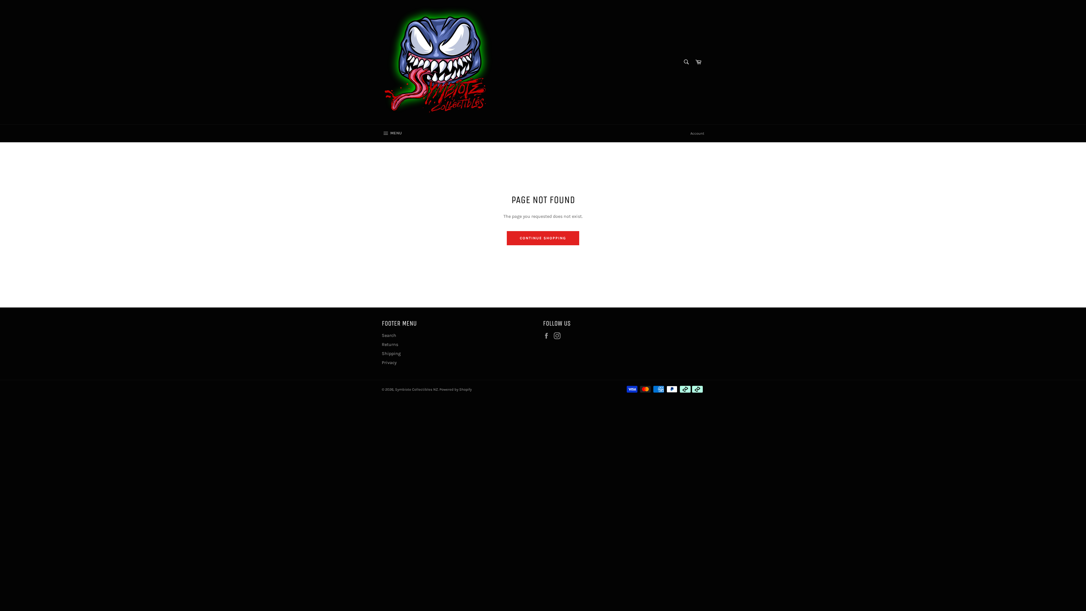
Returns (390, 344)
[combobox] (686, 62)
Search (389, 335)
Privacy (389, 362)
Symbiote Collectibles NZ (416, 389)
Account (697, 133)
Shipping (391, 353)
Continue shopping (543, 238)
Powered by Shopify (455, 389)
